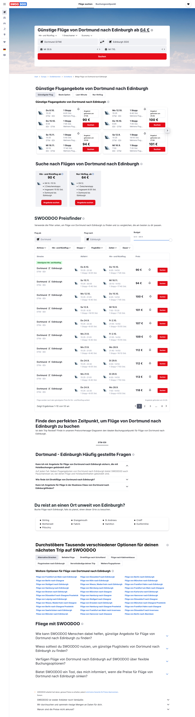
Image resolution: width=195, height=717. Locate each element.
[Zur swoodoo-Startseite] (18, 4)
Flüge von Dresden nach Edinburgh (96, 603)
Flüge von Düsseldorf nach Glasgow (141, 599)
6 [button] (162, 406)
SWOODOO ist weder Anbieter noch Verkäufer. (60, 699)
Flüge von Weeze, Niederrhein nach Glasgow (56, 603)
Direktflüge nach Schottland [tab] (92, 557)
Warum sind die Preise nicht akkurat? (55, 709)
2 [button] (144, 406)
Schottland (68, 77)
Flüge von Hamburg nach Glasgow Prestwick (100, 606)
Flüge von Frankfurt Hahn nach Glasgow (143, 606)
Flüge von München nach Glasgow (96, 592)
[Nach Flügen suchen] (4, 12)
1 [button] (139, 406)
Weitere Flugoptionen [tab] (110, 563)
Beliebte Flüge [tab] (68, 557)
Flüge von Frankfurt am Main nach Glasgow (144, 588)
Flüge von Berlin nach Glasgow (50, 580)
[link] (51, 202)
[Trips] (4, 42)
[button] (4, 4)
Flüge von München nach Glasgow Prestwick (145, 603)
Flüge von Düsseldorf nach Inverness (142, 610)
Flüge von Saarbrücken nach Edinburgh (54, 610)
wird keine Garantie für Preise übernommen (102, 692)
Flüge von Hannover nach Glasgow (96, 614)
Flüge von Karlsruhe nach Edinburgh (141, 592)
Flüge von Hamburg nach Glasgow (96, 595)
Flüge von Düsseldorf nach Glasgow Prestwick (57, 595)
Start (36, 77)
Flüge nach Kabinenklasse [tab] (123, 557)
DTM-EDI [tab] (102, 442)
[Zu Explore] (4, 34)
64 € (145, 29)
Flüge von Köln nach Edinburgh (94, 580)
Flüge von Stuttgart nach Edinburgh (52, 584)
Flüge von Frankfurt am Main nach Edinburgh (56, 577)
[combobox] (48, 35)
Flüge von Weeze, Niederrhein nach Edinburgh (101, 584)
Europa (43, 77)
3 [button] (150, 406)
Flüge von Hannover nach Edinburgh (141, 595)
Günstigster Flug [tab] (45, 95)
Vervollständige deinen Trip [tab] (82, 563)
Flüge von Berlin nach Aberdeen (139, 614)
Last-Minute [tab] (81, 95)
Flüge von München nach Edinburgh (141, 580)
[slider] (170, 240)
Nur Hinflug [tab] (98, 95)
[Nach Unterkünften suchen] (4, 17)
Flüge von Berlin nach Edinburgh (139, 577)
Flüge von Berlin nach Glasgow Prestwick (54, 606)
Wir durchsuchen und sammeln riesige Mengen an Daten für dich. (69, 704)
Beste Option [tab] (64, 95)
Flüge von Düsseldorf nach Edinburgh (97, 577)
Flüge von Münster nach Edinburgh (52, 614)
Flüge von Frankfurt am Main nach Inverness (100, 610)
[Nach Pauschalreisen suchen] (4, 29)
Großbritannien (55, 77)
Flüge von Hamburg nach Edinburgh (52, 588)
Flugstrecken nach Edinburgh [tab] (51, 563)
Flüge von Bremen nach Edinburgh (51, 592)
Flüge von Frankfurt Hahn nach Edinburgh (144, 584)
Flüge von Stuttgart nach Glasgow (95, 599)
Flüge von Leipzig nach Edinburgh (51, 599)
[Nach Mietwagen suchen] (4, 23)
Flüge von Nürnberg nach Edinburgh (96, 588)
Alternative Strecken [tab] (47, 557)
